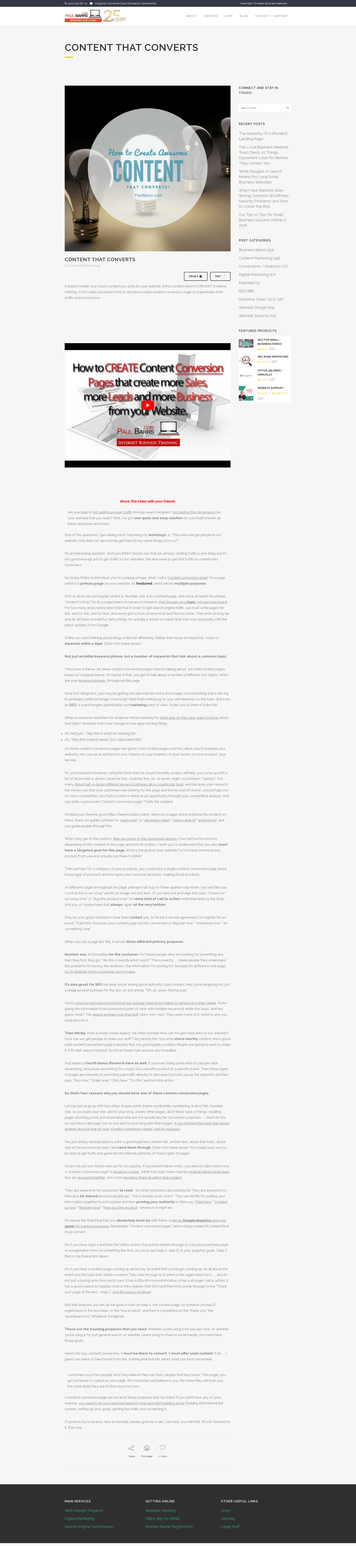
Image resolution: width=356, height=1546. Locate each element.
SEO (72, 705)
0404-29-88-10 (77, 3)
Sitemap (228, 1518)
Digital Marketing (254, 274)
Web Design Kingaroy (84, 1510)
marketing (138, 705)
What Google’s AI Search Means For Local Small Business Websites (260, 176)
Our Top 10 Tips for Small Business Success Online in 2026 (262, 219)
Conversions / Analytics (260, 266)
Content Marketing (84, 265)
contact (136, 917)
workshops (157, 535)
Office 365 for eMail (162, 1518)
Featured (247, 283)
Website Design (253, 307)
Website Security (254, 316)
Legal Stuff (230, 1526)
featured (144, 583)
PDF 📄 (220, 276)
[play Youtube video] (148, 405)
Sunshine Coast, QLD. (257, 299)
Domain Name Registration (169, 1526)
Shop (225, 1510)
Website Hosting (160, 1510)
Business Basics (252, 250)
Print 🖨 (195, 276)
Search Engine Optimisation (89, 1526)
